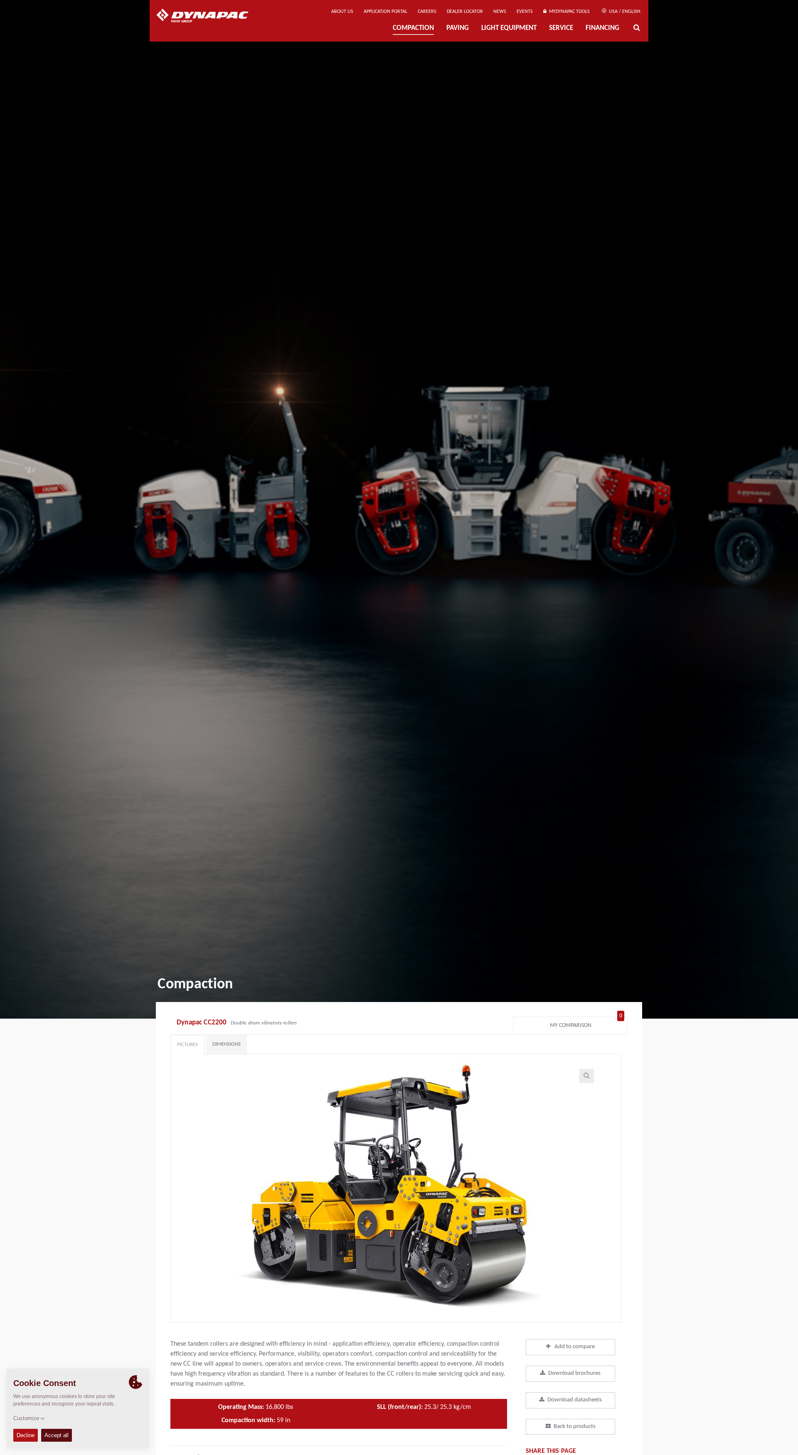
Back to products (575, 1426)
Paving (457, 28)
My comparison (586, 1023)
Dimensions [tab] (226, 1044)
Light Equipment (509, 28)
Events (525, 11)
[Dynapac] (208, 16)
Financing (602, 28)
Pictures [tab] (187, 1044)
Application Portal (385, 11)
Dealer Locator (465, 11)
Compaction (413, 28)
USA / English (624, 11)
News (499, 11)
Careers (427, 11)
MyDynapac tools (568, 11)
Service (561, 28)
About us (342, 11)
